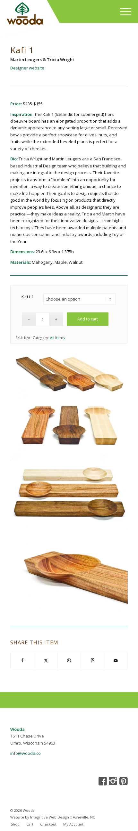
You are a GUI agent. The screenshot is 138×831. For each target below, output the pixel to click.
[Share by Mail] (115, 660)
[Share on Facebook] (22, 660)
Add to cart (87, 319)
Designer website (27, 68)
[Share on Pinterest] (92, 660)
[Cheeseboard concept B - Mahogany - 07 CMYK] (69, 575)
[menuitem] (122, 11)
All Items (57, 337)
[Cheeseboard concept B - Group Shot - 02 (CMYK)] (69, 374)
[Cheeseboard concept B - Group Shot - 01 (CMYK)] (69, 494)
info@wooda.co (25, 753)
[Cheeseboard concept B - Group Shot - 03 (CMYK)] (69, 427)
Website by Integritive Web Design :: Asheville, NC (52, 817)
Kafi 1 (28, 296)
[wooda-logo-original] (52, 14)
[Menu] (122, 11)
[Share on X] (45, 660)
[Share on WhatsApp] (69, 660)
